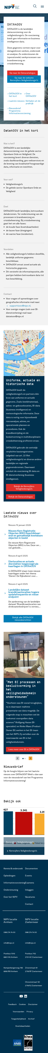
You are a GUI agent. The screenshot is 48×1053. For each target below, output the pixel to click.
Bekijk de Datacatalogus (20, 496)
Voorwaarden (18, 1012)
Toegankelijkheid (18, 1019)
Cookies (22, 1004)
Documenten (31, 868)
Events (28, 875)
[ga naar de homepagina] (12, 6)
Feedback (12, 1004)
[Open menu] (42, 6)
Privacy (30, 1012)
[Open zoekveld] (35, 6)
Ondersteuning (11, 890)
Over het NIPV (10, 897)
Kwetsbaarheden (22, 1026)
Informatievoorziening (14, 882)
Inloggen (29, 890)
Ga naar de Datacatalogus (22, 73)
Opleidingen (9, 875)
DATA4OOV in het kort (15, 94)
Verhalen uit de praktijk (33, 102)
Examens (29, 882)
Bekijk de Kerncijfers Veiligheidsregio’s (24, 487)
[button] (23, 758)
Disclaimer (32, 1004)
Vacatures (30, 897)
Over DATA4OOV (31, 94)
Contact (29, 904)
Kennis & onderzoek (13, 868)
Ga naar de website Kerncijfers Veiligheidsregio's (24, 79)
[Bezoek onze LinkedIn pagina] (25, 997)
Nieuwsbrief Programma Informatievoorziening (16, 111)
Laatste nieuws (16, 101)
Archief (31, 1019)
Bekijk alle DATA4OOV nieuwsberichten (22, 618)
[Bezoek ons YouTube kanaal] (21, 997)
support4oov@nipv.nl (20, 305)
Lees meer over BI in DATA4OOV (23, 749)
